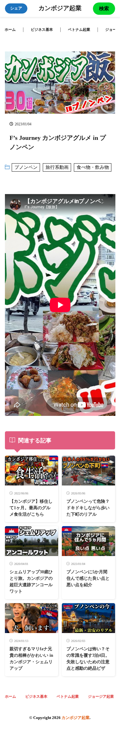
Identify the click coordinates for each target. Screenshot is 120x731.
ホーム (10, 29)
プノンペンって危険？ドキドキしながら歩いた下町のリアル (88, 508)
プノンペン (26, 167)
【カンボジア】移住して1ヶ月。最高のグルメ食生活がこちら (31, 508)
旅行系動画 (57, 167)
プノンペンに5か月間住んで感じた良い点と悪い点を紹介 (88, 578)
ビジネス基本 (42, 29)
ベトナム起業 (79, 29)
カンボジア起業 (60, 9)
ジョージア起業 (101, 696)
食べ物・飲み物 (93, 167)
